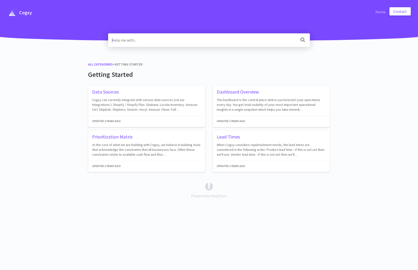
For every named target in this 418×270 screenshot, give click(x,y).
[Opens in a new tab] (209, 186)
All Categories (100, 64)
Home (380, 11)
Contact (400, 11)
